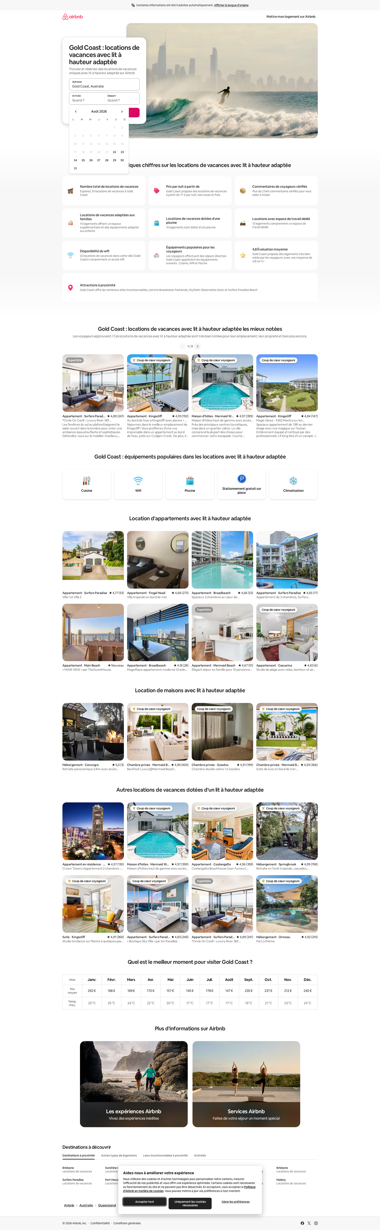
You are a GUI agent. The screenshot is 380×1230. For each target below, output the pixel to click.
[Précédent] (183, 346)
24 (75, 160)
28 (106, 160)
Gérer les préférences (235, 1201)
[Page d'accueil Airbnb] (72, 16)
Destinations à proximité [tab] (78, 1155)
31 (75, 168)
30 (122, 160)
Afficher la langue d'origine (231, 5)
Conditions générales (127, 1223)
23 (122, 152)
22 (114, 152)
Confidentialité (100, 1223)
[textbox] (86, 100)
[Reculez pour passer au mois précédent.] (76, 111)
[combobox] (104, 86)
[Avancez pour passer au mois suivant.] (122, 111)
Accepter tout (144, 1201)
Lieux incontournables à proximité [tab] (165, 1155)
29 (114, 160)
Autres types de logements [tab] (119, 1155)
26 (91, 160)
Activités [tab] (200, 1155)
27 (98, 160)
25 (83, 160)
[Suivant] (197, 346)
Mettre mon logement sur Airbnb (290, 17)
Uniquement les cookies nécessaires (190, 1203)
